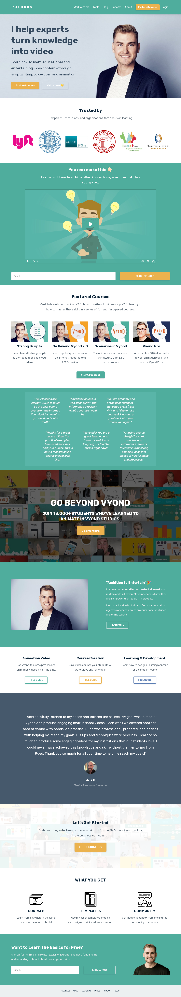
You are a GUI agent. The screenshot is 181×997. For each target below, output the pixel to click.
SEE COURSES (90, 847)
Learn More (90, 531)
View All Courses (90, 375)
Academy (86, 991)
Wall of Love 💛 (55, 85)
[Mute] (142, 261)
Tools (96, 7)
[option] (90, 748)
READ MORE (117, 625)
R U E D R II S (21, 7)
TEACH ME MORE (144, 276)
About (128, 7)
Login (165, 7)
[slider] (88, 261)
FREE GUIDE (36, 680)
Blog (105, 7)
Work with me (81, 7)
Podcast (116, 7)
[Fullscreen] (153, 261)
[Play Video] (27, 261)
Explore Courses (147, 7)
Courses (66, 991)
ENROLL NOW (99, 970)
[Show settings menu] (148, 261)
